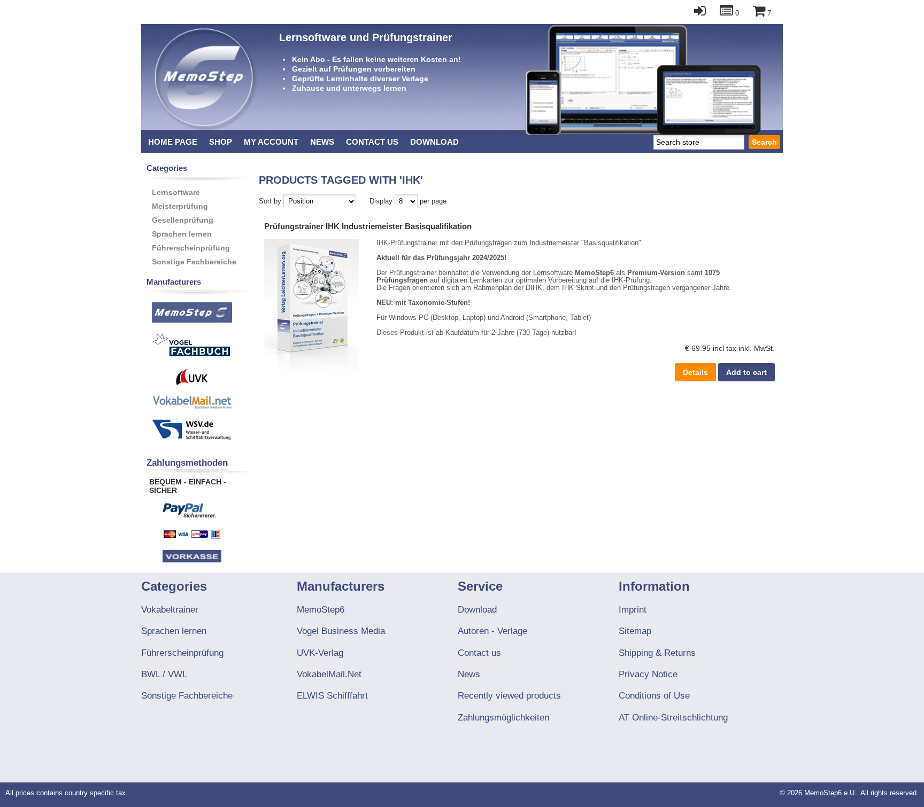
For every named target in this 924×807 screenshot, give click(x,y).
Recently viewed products (509, 696)
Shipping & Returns (657, 653)
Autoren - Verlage (492, 631)
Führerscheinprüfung (191, 248)
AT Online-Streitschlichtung (673, 717)
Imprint (632, 610)
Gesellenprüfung (182, 220)
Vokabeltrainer (169, 610)
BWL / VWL (164, 674)
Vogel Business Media (341, 631)
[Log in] (694, 13)
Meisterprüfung (180, 206)
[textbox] (698, 142)
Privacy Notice (648, 674)
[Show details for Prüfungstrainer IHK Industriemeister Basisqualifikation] (311, 370)
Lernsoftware (176, 192)
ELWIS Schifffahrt (332, 696)
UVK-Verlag (320, 653)
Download (434, 142)
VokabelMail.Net (329, 674)
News (322, 142)
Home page (172, 142)
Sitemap (635, 631)
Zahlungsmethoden (187, 463)
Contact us (372, 142)
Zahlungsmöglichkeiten (503, 717)
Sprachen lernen (182, 234)
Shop (220, 142)
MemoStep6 (320, 610)
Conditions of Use (654, 696)
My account (271, 142)
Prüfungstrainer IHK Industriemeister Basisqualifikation (368, 226)
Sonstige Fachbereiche (194, 261)
